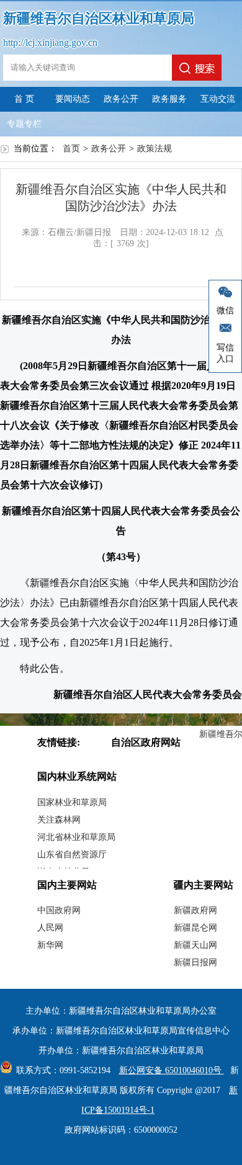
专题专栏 (24, 123)
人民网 (50, 927)
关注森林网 (59, 819)
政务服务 (169, 99)
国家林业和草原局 (72, 802)
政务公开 (121, 99)
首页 (71, 148)
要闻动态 (72, 99)
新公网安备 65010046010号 (171, 1070)
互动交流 (217, 99)
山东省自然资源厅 (72, 854)
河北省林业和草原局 (76, 837)
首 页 (24, 99)
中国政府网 (59, 910)
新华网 (50, 945)
